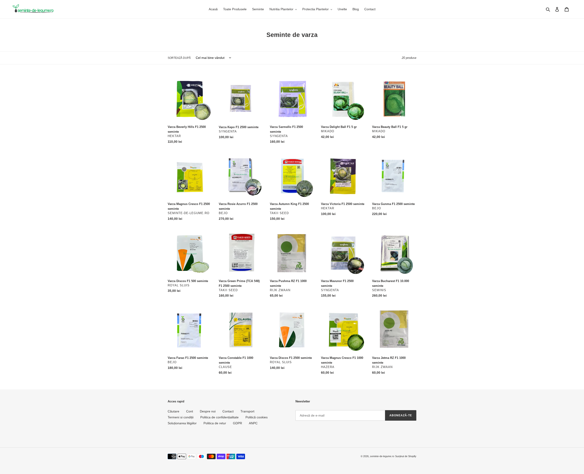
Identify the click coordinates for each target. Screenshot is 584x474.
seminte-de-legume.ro (382, 456)
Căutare (173, 411)
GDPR (237, 423)
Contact (228, 411)
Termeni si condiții (180, 417)
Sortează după (179, 58)
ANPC (253, 423)
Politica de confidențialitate (219, 417)
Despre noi (208, 411)
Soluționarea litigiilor (182, 423)
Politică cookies (256, 417)
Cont (189, 411)
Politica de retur (214, 423)
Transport (247, 411)
